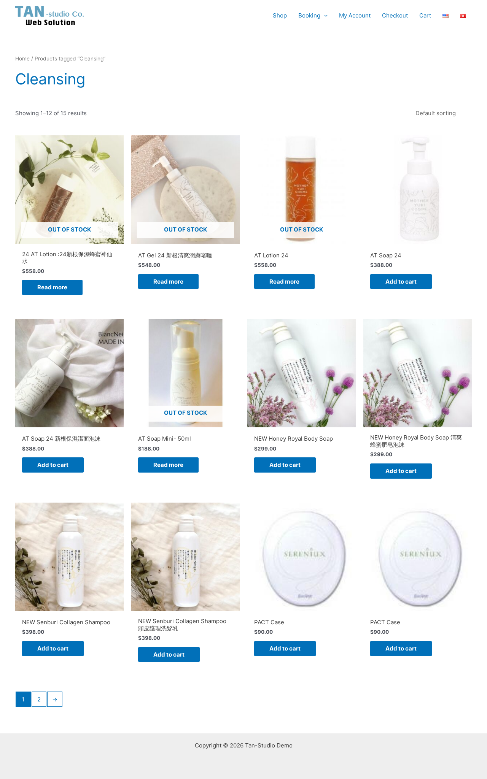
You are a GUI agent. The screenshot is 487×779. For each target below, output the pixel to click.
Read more (52, 287)
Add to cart (401, 281)
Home (22, 59)
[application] (324, 15)
